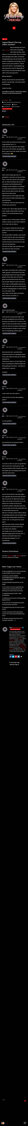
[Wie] (3, 111)
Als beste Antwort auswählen (9, 156)
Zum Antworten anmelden (21, 138)
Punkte (21, 644)
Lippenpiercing (16, 102)
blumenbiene (7, 50)
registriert (18, 555)
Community (21, 645)
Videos (24, 648)
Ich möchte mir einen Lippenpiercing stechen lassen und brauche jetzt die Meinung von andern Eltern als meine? (12, 588)
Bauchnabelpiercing (8, 102)
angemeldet (10, 555)
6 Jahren (15, 104)
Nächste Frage (14, 664)
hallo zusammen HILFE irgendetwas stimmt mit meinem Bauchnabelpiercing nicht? (13, 613)
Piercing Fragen (7, 104)
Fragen (20, 638)
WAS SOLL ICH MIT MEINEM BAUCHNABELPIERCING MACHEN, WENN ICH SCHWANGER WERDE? (13, 577)
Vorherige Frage (14, 662)
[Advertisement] (14, 1109)
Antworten (7, 106)
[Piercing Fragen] (14, 13)
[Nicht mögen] (5, 111)
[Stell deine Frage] (24, 1122)
